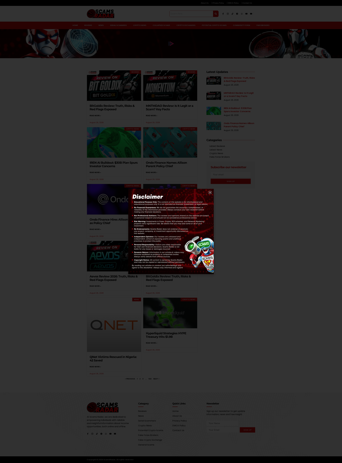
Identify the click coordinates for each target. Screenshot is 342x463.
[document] (171, 231)
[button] (210, 192)
